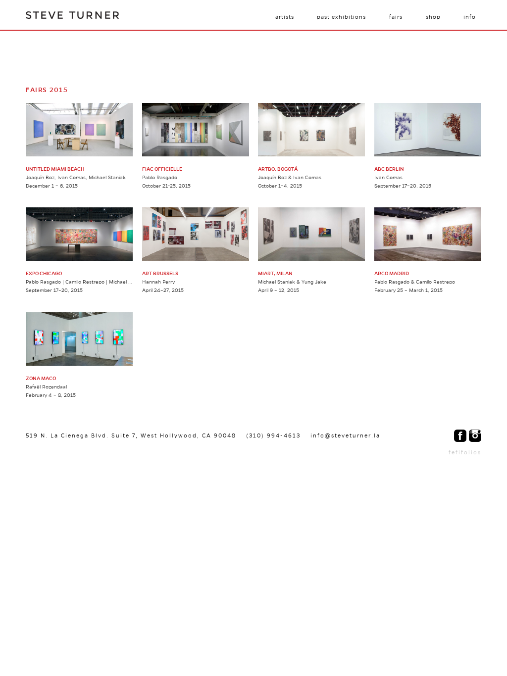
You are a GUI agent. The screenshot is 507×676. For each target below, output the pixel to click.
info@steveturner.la (345, 435)
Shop (433, 17)
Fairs (396, 17)
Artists (284, 17)
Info (469, 17)
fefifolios (465, 452)
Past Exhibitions (341, 17)
